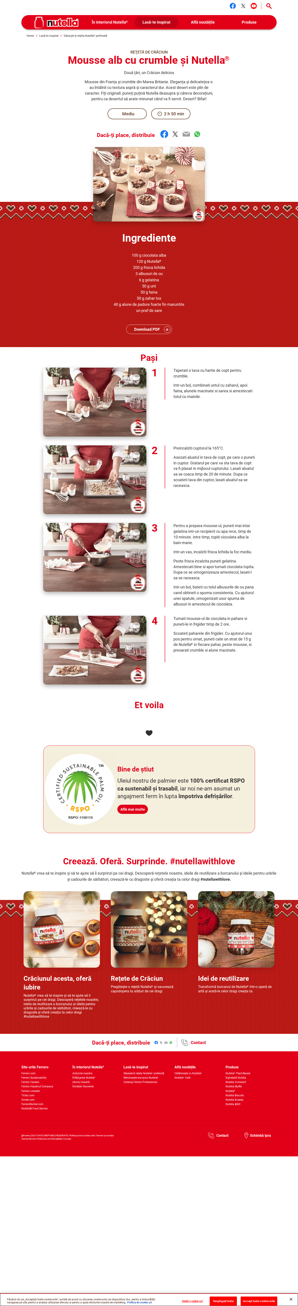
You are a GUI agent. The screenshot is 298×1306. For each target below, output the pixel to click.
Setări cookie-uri (192, 1301)
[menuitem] (110, 22)
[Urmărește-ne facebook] (233, 6)
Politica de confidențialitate (49, 1139)
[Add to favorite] (149, 733)
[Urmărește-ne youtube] (254, 6)
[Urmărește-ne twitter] (243, 6)
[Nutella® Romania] (56, 22)
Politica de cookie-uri (139, 1302)
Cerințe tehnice (28, 1139)
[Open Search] (269, 6)
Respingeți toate (223, 1301)
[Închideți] (291, 1299)
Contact (198, 1042)
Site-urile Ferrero (34, 1067)
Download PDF (147, 329)
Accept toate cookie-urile (259, 1301)
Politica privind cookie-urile (81, 1135)
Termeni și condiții (104, 1135)
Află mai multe (132, 809)
